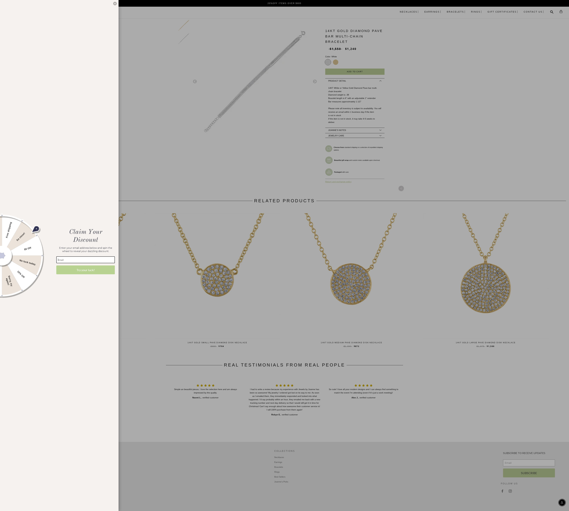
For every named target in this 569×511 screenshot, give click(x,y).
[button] (115, 3)
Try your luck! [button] (85, 270)
